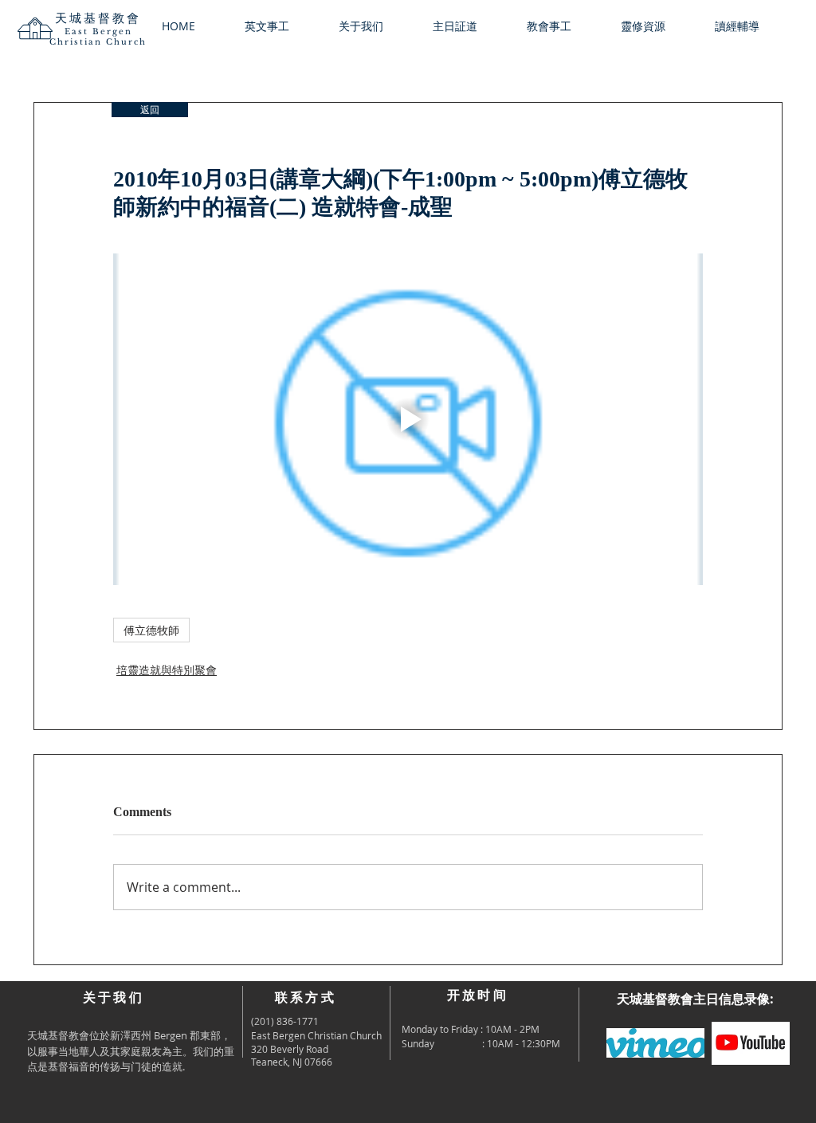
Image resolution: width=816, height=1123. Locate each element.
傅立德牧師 (151, 630)
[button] (374, 26)
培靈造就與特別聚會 (166, 669)
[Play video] (408, 419)
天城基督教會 (98, 18)
